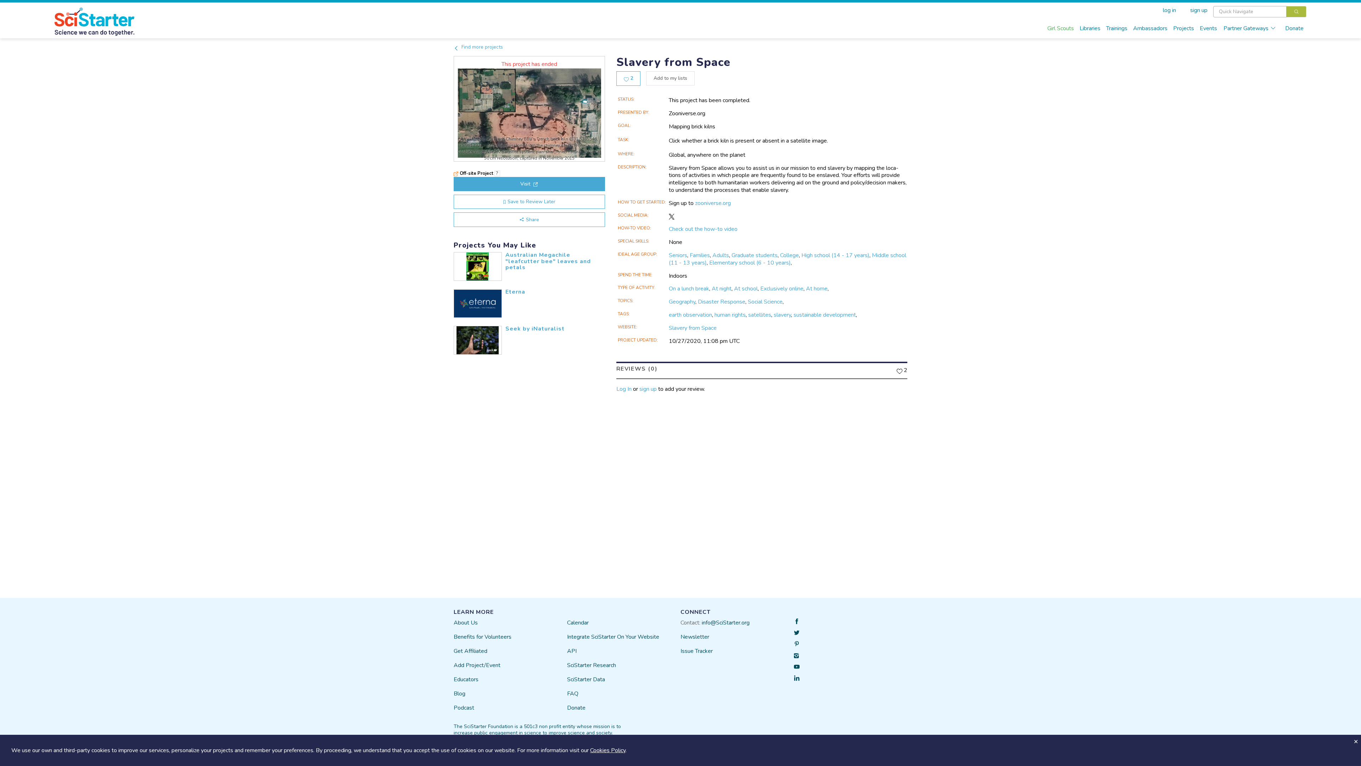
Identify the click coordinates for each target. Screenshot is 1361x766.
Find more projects (481, 47)
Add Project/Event (477, 665)
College (789, 255)
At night (722, 289)
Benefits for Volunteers (482, 637)
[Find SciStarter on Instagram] (797, 655)
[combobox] (1259, 11)
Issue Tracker (696, 651)
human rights (730, 315)
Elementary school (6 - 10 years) (750, 263)
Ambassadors (1150, 28)
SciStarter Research (591, 665)
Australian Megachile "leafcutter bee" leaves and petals (548, 261)
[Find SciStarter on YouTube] (797, 667)
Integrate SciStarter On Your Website (613, 637)
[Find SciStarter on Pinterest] (797, 644)
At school (746, 289)
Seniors (678, 255)
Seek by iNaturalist (535, 329)
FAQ (572, 694)
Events (1208, 28)
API (572, 651)
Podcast (464, 708)
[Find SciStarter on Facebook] (797, 621)
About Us (466, 623)
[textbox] (1250, 11)
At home (817, 289)
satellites (759, 315)
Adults (720, 255)
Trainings (1116, 28)
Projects (1183, 28)
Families (700, 255)
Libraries (1090, 28)
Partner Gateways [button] (1245, 28)
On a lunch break (689, 289)
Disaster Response (721, 302)
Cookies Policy (608, 750)
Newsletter (694, 637)
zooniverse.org (713, 203)
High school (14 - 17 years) (835, 255)
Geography (682, 302)
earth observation (690, 315)
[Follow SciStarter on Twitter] (797, 632)
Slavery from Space (693, 328)
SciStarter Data (586, 679)
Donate (1294, 28)
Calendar (578, 623)
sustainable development (825, 315)
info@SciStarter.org (726, 623)
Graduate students (755, 255)
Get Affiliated (470, 651)
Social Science (765, 302)
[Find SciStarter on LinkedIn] (797, 678)
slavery (782, 315)
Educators (466, 679)
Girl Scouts (1060, 28)
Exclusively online (781, 289)
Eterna (515, 292)
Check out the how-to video (703, 229)
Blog (459, 694)
